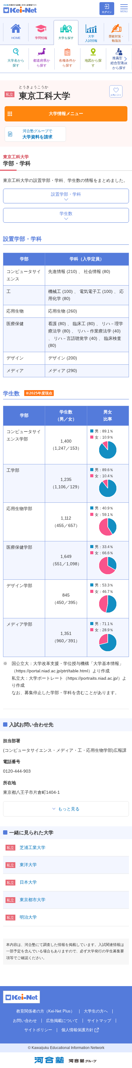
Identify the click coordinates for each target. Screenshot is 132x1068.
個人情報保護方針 (77, 1030)
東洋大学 (28, 864)
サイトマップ (99, 1020)
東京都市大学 (32, 899)
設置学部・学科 (66, 194)
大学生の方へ (96, 1011)
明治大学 (28, 917)
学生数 (66, 213)
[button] (125, 59)
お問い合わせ (25, 1020)
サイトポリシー (38, 1030)
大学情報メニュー (66, 113)
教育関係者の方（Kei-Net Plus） (45, 1011)
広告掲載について (62, 1020)
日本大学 (28, 882)
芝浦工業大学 (32, 847)
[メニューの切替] (124, 8)
